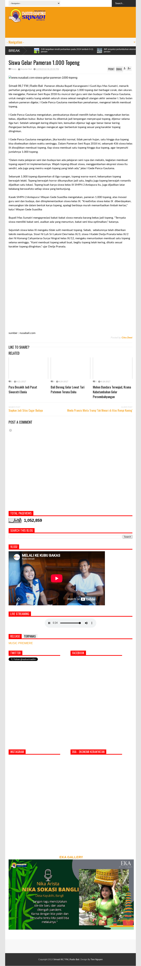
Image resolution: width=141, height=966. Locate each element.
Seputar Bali (26, 69)
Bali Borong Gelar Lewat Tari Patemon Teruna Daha (67, 389)
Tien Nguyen (97, 959)
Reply (14, 69)
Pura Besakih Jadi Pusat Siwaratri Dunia (23, 389)
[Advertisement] (70, 30)
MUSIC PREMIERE (21, 643)
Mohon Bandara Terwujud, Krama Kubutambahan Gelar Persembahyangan (112, 392)
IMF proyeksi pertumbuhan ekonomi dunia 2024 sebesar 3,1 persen (94, 50)
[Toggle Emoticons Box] (10, 430)
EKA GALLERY (71, 857)
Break (14, 51)
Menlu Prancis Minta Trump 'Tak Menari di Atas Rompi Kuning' (99, 410)
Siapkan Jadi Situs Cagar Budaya (26, 410)
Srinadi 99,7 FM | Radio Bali (66, 959)
